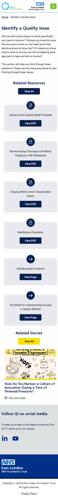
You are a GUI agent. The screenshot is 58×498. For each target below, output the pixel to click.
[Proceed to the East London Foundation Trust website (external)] (36, 6)
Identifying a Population (30, 232)
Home (5, 17)
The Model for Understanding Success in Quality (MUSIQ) (31, 307)
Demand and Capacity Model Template (30, 115)
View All (29, 91)
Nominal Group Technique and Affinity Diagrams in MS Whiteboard (30, 153)
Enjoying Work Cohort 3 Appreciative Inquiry (30, 194)
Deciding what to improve (31, 268)
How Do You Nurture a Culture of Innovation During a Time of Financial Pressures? (30, 388)
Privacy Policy (29, 493)
